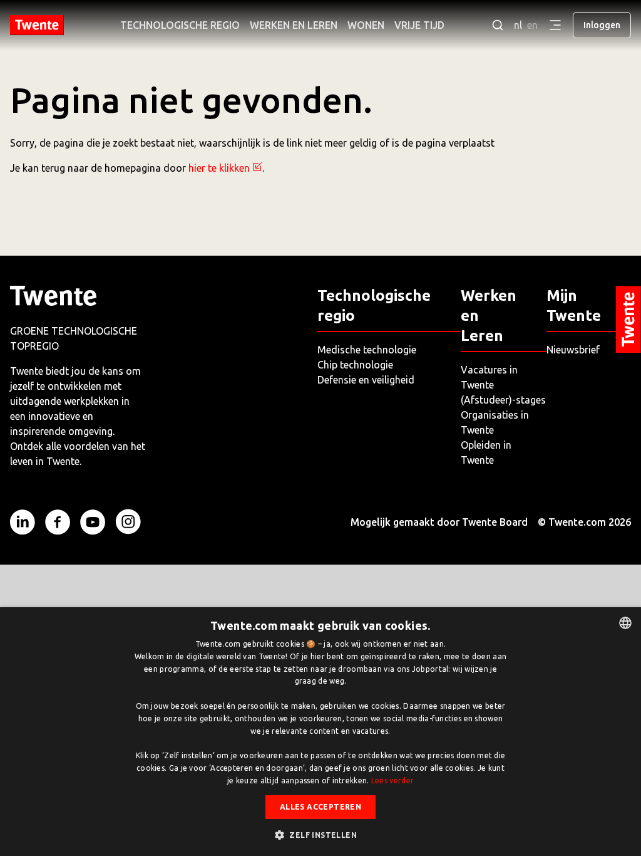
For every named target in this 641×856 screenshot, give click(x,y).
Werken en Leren (293, 25)
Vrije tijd (419, 25)
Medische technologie (366, 349)
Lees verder (392, 780)
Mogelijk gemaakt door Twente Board (439, 522)
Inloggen (601, 25)
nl (518, 25)
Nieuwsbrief (573, 349)
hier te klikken (219, 168)
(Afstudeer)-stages (503, 399)
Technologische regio (180, 25)
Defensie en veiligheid (365, 379)
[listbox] (625, 623)
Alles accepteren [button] (320, 807)
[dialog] (320, 731)
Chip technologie (355, 364)
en (532, 25)
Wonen (365, 25)
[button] (320, 834)
